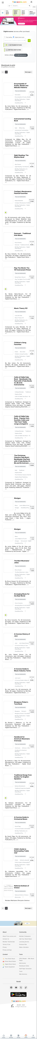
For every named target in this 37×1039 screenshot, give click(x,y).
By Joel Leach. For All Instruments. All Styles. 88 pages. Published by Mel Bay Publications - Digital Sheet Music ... (18, 691)
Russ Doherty (18, 242)
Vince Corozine (19, 603)
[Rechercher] (29, 6)
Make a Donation (24, 947)
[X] (21, 987)
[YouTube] (16, 987)
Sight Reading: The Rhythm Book (21, 156)
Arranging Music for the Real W (22, 605)
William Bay (22, 128)
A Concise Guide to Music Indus (23, 680)
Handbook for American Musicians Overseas (22, 739)
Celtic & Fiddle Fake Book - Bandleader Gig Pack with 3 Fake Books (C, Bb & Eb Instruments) (23, 381)
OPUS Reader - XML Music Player (26, 959)
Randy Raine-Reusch (20, 277)
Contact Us (6, 939)
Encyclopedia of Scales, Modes (23, 97)
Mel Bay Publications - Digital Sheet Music (22, 100)
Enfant (16, 351)
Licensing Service (24, 941)
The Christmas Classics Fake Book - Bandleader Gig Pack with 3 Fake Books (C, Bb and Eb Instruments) (23, 459)
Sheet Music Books (10, 961)
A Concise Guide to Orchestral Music (21, 818)
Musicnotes (18, 897)
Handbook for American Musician (21, 751)
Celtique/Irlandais (19, 392)
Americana (17, 748)
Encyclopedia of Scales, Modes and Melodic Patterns (21, 85)
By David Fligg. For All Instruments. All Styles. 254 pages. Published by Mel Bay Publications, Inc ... (18, 838)
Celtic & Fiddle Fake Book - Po (22, 435)
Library (18, 1037)
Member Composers (25, 936)
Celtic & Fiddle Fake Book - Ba (22, 396)
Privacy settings (7, 950)
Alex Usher (22, 351)
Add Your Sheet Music (25, 939)
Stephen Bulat (18, 394)
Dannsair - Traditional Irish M (22, 244)
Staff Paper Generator (25, 968)
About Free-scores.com (9, 936)
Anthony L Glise (26, 748)
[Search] (29, 40)
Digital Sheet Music (10, 964)
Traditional (28, 392)
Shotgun (17, 498)
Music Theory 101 (20, 308)
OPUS (26, 1037)
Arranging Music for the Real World (21, 595)
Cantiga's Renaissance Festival (23, 203)
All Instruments (22, 55)
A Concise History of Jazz (22, 635)
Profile (33, 1037)
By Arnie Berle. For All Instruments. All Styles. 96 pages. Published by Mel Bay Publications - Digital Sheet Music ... (18, 107)
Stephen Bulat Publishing (21, 477)
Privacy (5, 947)
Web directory (23, 974)
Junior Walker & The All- (21, 538)
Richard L (24, 711)
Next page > (28, 72)
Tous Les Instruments (20, 91)
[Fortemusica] (12, 1006)
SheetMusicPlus (19, 103)
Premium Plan (23, 944)
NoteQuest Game (24, 966)
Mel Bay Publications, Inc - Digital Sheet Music (21, 169)
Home (3, 1037)
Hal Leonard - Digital (26, 541)
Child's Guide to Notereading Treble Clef (21, 851)
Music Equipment (10, 967)
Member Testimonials (9, 941)
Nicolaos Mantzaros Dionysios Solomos (17, 900)
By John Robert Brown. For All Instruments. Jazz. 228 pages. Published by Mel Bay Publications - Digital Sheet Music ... (18, 657)
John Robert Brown (24, 643)
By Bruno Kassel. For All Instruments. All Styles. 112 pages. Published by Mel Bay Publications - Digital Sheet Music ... (18, 582)
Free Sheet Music (10, 958)
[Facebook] (11, 987)
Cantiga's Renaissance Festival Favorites (22, 192)
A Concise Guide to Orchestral (22, 828)
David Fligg (17, 826)
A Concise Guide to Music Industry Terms (22, 670)
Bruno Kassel (18, 570)
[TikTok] (26, 987)
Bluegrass (17, 711)
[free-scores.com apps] (2, 13)
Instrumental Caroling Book (22, 120)
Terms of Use (6, 944)
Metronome (22, 963)
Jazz (16, 643)
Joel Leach (17, 678)
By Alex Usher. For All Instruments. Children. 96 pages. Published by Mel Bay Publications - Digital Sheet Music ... (18, 365)
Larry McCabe (18, 315)
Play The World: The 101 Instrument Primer (22, 269)
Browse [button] (11, 1037)
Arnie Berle (17, 94)
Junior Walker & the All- (25, 505)
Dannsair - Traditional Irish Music (22, 234)
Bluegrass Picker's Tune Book (21, 703)
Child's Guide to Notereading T (22, 862)
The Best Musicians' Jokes (21, 562)
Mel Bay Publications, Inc (21, 831)
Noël (16, 128)
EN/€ (34, 7)
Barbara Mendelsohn (20, 786)
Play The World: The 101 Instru (22, 279)
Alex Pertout (18, 164)
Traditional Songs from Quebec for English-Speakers (23, 777)
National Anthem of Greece (21, 887)
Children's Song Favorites (20, 343)
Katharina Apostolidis (25, 860)
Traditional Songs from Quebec (22, 788)
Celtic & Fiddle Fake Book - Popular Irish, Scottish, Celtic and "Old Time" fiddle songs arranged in (21, 420)
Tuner (20, 971)
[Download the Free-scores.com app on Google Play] (18, 994)
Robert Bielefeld (19, 200)
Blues (16, 505)
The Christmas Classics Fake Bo (23, 474)
